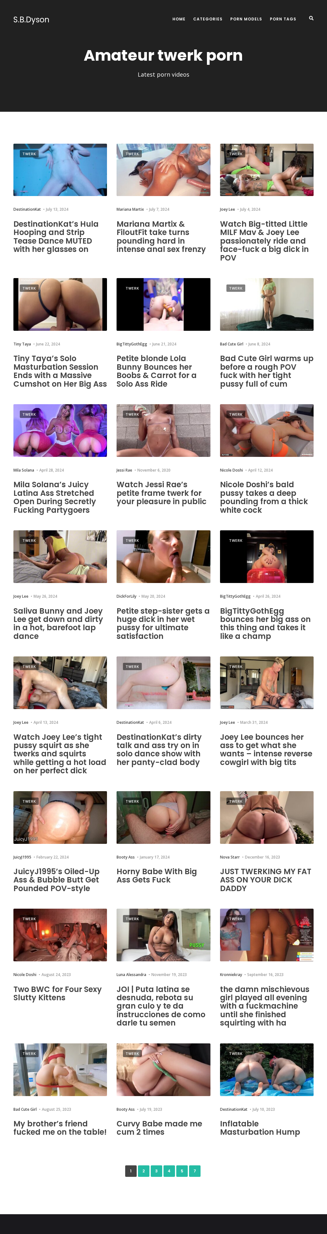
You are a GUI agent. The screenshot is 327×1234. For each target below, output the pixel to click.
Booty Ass (126, 857)
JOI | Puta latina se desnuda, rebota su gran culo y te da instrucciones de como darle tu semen (161, 1006)
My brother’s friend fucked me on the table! (60, 1127)
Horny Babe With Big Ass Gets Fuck (157, 875)
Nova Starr (230, 857)
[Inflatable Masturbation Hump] (267, 1069)
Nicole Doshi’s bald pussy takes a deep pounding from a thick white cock (264, 497)
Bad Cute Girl (231, 344)
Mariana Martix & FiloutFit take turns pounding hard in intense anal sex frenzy (161, 236)
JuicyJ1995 (22, 857)
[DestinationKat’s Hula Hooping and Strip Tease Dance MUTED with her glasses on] (60, 170)
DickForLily (126, 596)
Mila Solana (23, 470)
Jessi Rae (124, 470)
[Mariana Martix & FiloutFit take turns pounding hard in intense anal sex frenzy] (163, 170)
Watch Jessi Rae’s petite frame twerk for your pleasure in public (162, 493)
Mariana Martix (130, 209)
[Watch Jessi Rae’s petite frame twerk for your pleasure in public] (163, 430)
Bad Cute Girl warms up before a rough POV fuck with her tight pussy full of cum (267, 371)
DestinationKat (27, 209)
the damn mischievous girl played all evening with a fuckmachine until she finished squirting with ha (264, 1006)
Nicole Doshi (231, 470)
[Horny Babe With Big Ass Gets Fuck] (163, 817)
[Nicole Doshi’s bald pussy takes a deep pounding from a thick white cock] (267, 430)
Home (179, 19)
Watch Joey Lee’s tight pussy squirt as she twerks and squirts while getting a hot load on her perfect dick (59, 754)
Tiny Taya (22, 344)
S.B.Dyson (31, 20)
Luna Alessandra (131, 974)
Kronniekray (231, 974)
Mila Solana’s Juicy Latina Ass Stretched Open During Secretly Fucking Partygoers (54, 497)
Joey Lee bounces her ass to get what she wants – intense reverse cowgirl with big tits (266, 750)
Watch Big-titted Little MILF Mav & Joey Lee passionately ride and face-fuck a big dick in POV (264, 241)
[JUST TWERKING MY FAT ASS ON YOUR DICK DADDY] (267, 817)
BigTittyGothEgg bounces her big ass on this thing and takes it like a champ (265, 623)
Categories (208, 19)
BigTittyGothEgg (132, 344)
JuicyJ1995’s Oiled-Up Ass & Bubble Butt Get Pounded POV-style (56, 880)
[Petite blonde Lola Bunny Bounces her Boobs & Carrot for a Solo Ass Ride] (163, 304)
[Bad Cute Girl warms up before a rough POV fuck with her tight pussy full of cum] (267, 304)
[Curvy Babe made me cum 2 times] (163, 1069)
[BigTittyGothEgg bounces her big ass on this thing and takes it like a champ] (267, 556)
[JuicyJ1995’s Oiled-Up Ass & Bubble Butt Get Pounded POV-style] (60, 817)
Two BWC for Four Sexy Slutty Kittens (57, 993)
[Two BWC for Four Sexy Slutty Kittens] (60, 935)
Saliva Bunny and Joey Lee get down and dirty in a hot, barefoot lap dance (58, 623)
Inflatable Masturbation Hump (260, 1127)
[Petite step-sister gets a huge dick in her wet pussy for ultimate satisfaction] (163, 556)
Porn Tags (283, 19)
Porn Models (246, 19)
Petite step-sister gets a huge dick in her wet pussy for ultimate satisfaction (163, 623)
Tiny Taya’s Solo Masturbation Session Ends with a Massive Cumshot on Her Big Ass (60, 371)
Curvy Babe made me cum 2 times (159, 1127)
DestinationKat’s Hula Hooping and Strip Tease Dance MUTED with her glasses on (56, 236)
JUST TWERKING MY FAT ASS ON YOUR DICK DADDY (265, 880)
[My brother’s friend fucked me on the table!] (60, 1069)
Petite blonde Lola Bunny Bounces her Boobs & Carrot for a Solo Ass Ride (157, 371)
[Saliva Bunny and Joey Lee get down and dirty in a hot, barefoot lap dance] (60, 556)
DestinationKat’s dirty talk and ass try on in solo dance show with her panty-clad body (159, 750)
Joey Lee (227, 209)
